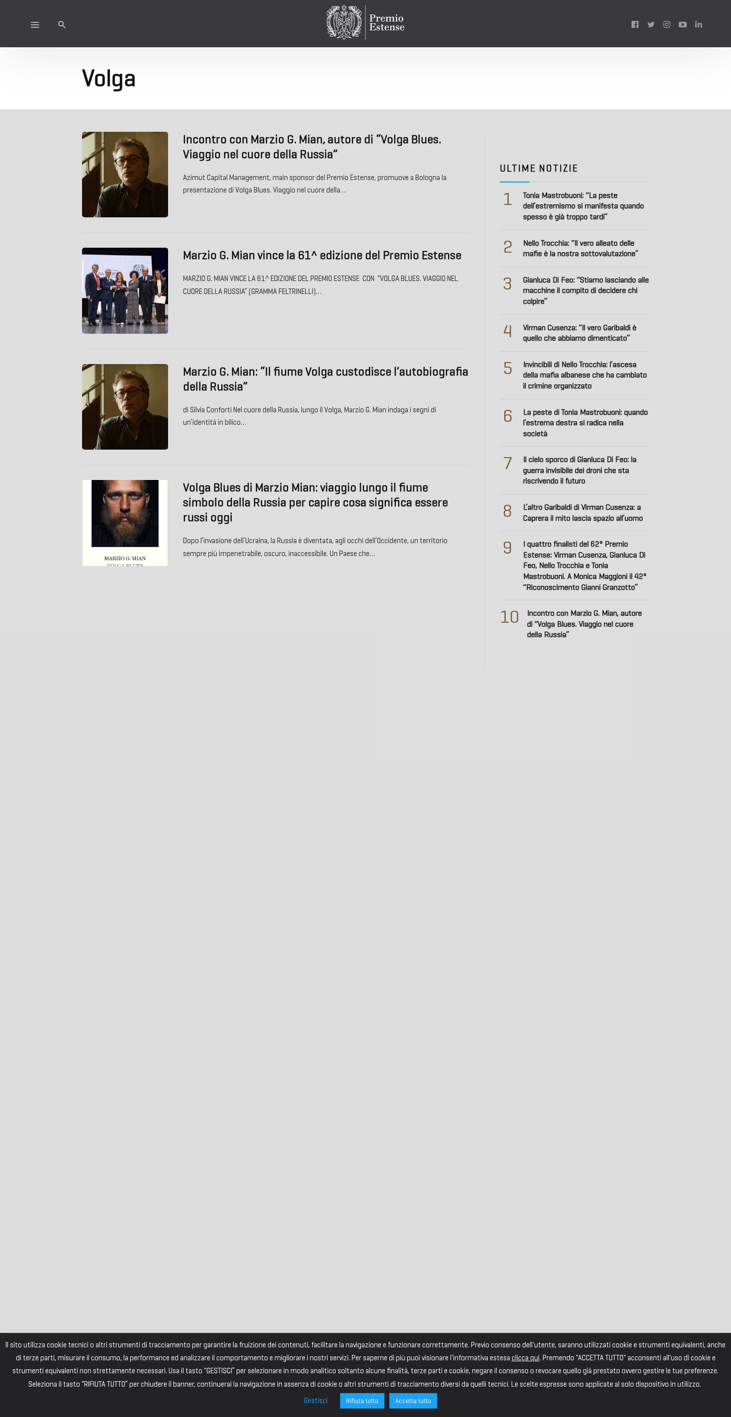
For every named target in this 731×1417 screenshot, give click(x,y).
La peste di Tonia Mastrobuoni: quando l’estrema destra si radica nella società (585, 422)
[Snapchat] (699, 24)
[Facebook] (635, 24)
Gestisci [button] (316, 1400)
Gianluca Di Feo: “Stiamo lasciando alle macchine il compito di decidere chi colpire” (586, 290)
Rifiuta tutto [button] (362, 1401)
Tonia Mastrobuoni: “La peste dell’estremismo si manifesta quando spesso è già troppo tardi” (583, 205)
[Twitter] (651, 24)
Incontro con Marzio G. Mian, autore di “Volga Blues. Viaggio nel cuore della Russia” (312, 147)
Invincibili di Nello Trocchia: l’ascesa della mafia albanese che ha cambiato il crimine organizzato (585, 375)
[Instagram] (667, 24)
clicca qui (526, 1357)
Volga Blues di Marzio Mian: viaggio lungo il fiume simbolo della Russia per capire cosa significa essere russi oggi (315, 502)
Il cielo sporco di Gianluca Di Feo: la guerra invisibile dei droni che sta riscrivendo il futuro (580, 470)
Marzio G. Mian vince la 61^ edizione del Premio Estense (322, 255)
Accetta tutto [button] (413, 1401)
